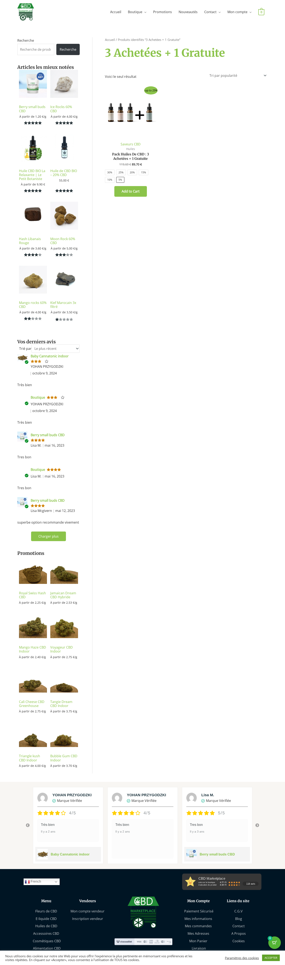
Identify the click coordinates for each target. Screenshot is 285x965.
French (35, 881)
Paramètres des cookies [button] (242, 958)
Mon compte (237, 12)
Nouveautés (188, 12)
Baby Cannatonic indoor (50, 356)
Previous (28, 825)
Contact (210, 12)
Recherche (25, 40)
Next (257, 825)
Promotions (162, 12)
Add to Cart (131, 191)
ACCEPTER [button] (271, 958)
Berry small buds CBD (48, 435)
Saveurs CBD (131, 144)
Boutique (135, 12)
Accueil (115, 12)
